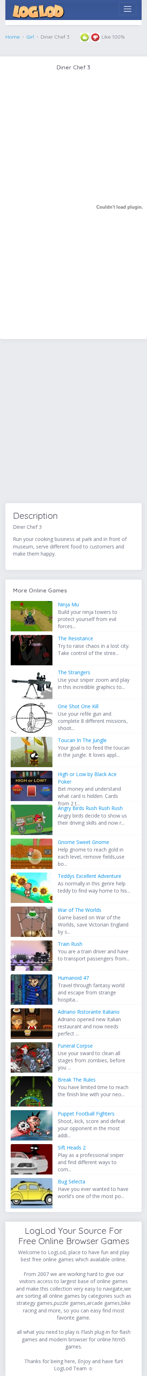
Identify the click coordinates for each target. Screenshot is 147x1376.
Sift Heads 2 (72, 1147)
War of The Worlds (79, 909)
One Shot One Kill (78, 706)
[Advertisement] (73, 422)
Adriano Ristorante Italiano (89, 1011)
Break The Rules (77, 1079)
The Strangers (74, 672)
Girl (30, 37)
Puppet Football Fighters (86, 1113)
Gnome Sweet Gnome (83, 842)
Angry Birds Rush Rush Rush (90, 808)
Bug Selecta (71, 1181)
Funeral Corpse (75, 1045)
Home (12, 37)
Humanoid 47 (73, 977)
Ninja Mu (68, 604)
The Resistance (75, 638)
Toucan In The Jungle (82, 740)
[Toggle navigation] (127, 9)
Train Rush (70, 943)
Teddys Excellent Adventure (89, 876)
